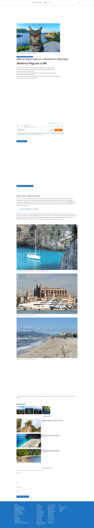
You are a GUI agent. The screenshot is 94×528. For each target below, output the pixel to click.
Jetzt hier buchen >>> (22, 141)
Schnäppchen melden (63, 506)
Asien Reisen (39, 509)
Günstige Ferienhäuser (18, 514)
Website (18, 491)
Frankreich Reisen (40, 515)
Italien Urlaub (50, 514)
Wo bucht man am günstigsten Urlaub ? (21, 522)
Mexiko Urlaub (39, 519)
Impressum (61, 509)
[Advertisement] (47, 15)
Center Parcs (16, 515)
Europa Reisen (23, 56)
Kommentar (19, 472)
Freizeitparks (16, 519)
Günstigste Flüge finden (18, 506)
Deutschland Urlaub (51, 506)
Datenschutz (61, 508)
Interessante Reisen (18, 511)
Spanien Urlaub (29, 56)
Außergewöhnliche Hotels (19, 508)
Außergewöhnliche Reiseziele (19, 509)
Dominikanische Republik (41, 522)
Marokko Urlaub (51, 519)
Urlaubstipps (44, 449)
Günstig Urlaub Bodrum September (51, 450)
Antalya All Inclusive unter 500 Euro (51, 435)
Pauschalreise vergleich (37, 2)
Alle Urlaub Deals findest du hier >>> (25, 186)
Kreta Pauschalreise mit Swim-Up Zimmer (52, 420)
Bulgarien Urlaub (51, 522)
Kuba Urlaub (39, 518)
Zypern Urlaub (39, 521)
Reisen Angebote (17, 518)
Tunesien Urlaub (51, 518)
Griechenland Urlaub (51, 511)
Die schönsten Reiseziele (18, 512)
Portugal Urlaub (40, 514)
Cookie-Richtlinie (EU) (40, 524)
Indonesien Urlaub (40, 512)
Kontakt (60, 511)
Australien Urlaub (40, 511)
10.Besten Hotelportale (18, 521)
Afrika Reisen (39, 508)
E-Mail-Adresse (19, 487)
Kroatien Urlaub (51, 515)
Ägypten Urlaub (51, 512)
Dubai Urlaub (50, 521)
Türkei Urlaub (50, 509)
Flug (18, 56)
